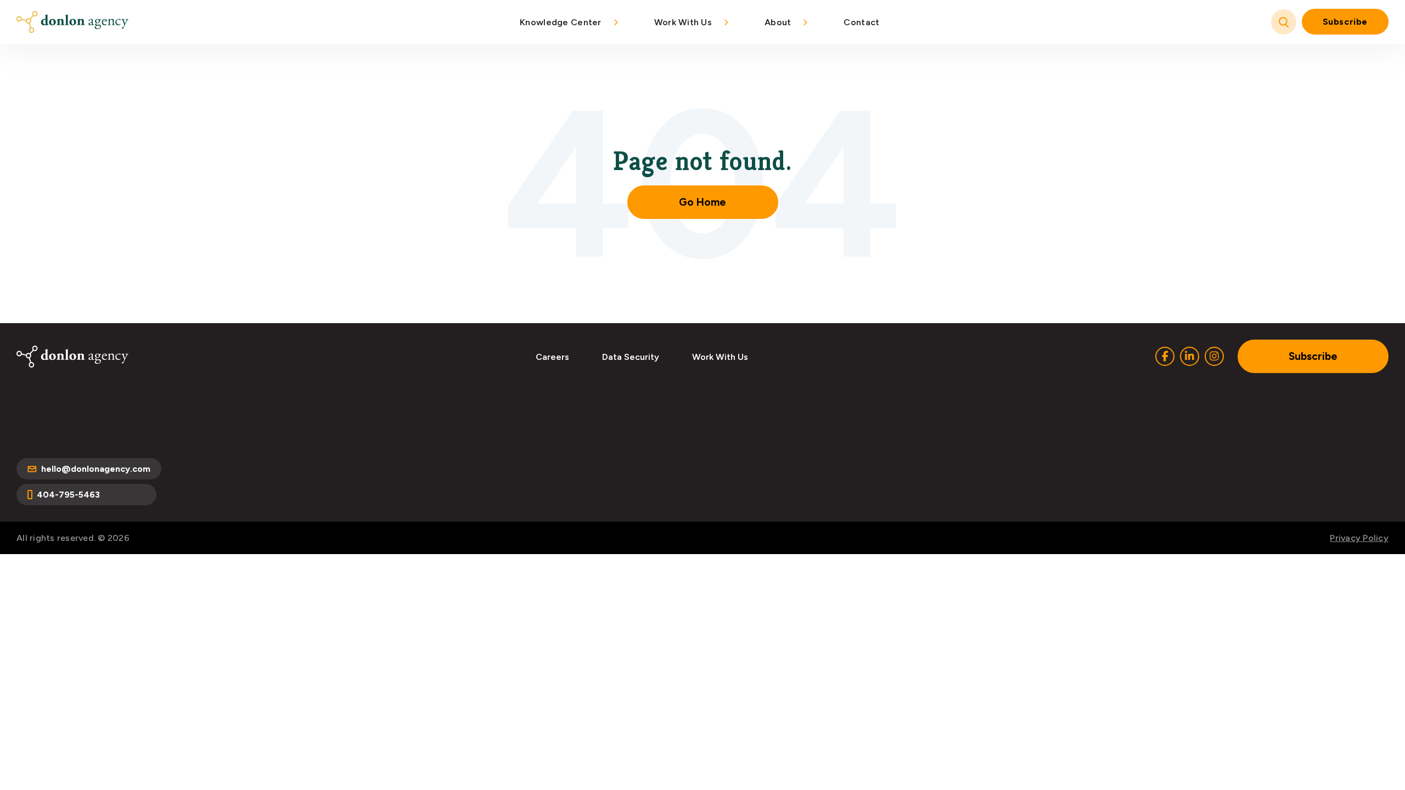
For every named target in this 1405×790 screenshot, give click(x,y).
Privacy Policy (1359, 538)
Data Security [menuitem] (630, 357)
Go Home (702, 202)
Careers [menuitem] (552, 357)
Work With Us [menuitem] (683, 22)
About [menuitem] (778, 22)
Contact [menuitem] (861, 22)
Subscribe (1345, 21)
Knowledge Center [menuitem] (560, 22)
